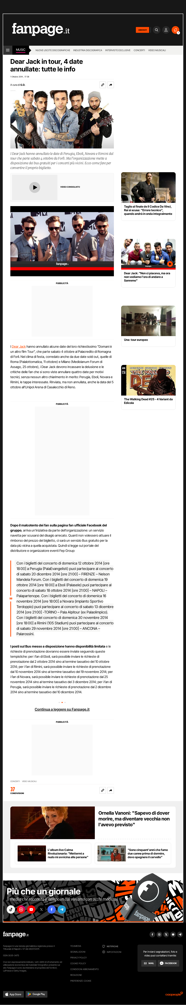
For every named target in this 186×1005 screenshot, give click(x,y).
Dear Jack (19, 346)
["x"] (41, 909)
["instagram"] (21, 909)
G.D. (22, 84)
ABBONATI (142, 30)
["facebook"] (51, 909)
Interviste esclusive (117, 50)
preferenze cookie (80, 980)
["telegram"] (62, 909)
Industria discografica (87, 50)
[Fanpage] (16, 934)
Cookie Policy (78, 963)
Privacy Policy (78, 957)
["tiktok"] (11, 909)
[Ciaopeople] (174, 995)
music (20, 49)
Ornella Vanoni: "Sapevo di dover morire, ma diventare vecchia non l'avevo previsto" (134, 818)
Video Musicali (157, 50)
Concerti (139, 50)
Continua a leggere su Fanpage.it (62, 709)
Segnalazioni (77, 951)
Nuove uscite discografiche (53, 50)
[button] (110, 85)
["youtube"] (31, 909)
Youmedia (75, 946)
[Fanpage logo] (36, 30)
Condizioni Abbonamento (84, 969)
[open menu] (7, 50)
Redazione (76, 975)
